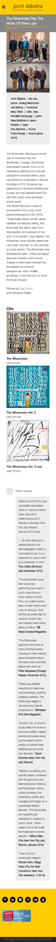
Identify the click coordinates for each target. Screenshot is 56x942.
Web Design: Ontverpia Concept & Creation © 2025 (28, 939)
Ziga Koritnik (26, 289)
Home (8, 27)
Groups (17, 27)
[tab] (28, 491)
